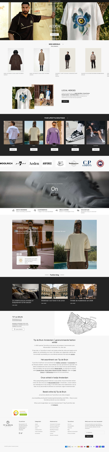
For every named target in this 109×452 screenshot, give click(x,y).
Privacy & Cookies (71, 433)
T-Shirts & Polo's (38, 429)
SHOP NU (65, 101)
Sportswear (50, 8)
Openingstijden (71, 425)
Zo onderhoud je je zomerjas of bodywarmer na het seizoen (22, 301)
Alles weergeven (54, 46)
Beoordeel (23, 414)
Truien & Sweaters (38, 431)
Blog (68, 429)
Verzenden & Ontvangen (55, 424)
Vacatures (70, 427)
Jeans (36, 427)
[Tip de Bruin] (54, 5)
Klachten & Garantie (54, 435)
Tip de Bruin (9, 446)
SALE (75, 8)
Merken (69, 8)
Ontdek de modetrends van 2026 (81, 301)
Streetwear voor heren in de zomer (53, 301)
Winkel (80, 8)
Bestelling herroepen (54, 429)
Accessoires (57, 8)
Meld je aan (89, 436)
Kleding (36, 8)
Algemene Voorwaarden (73, 431)
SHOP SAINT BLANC (54, 34)
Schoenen (43, 8)
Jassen (36, 424)
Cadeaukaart (52, 431)
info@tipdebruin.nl (22, 426)
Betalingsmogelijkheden (55, 425)
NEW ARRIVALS (54, 44)
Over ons (69, 424)
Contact (51, 433)
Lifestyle (64, 8)
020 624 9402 (22, 428)
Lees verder (14, 305)
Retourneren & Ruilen (54, 427)
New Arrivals (30, 8)
